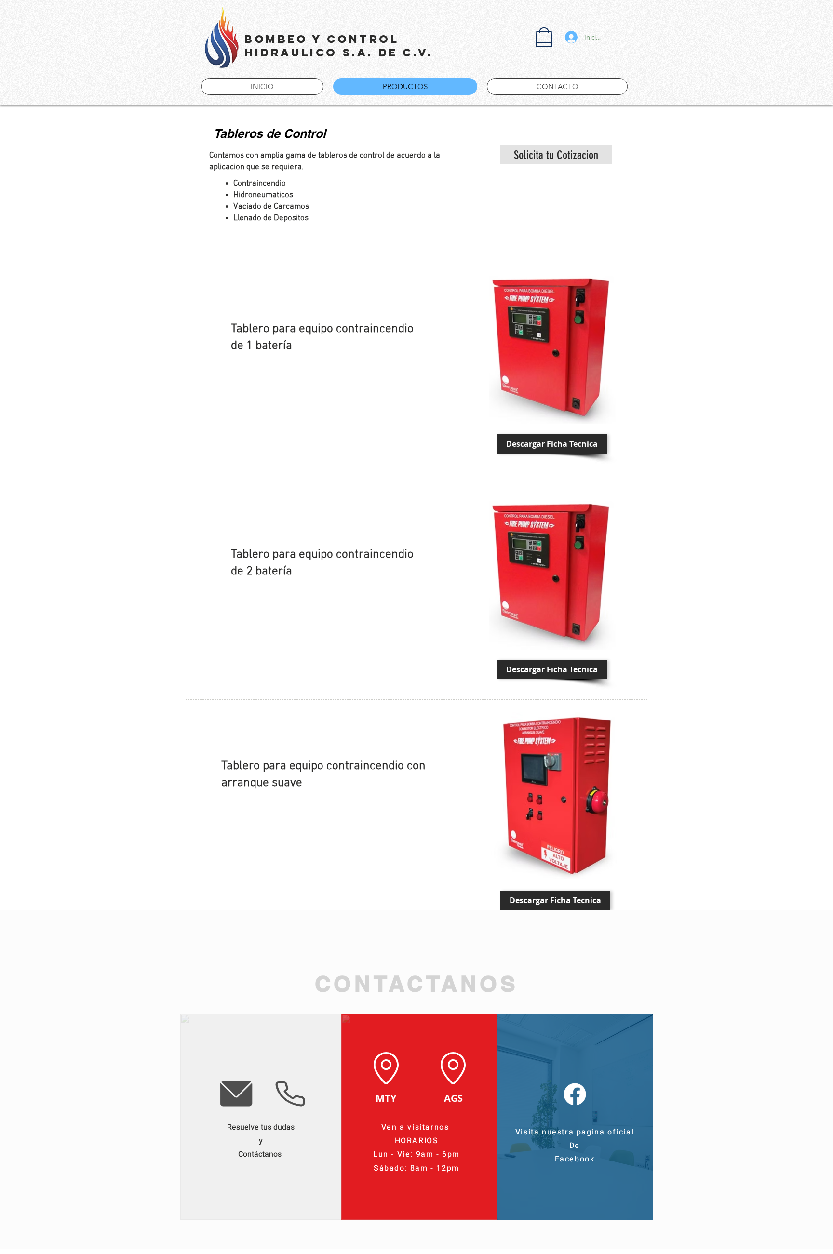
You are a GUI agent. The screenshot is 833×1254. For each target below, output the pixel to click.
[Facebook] (575, 1094)
